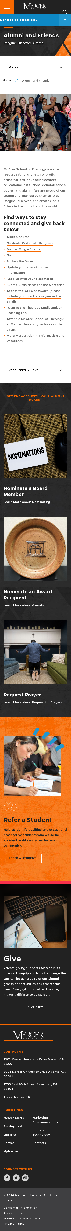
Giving (12, 255)
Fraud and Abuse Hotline (22, 1218)
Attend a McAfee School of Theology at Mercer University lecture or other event (35, 324)
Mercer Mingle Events (24, 249)
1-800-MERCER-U (17, 1096)
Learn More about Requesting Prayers (33, 702)
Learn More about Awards (24, 605)
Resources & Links (23, 370)
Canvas (9, 1143)
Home (7, 80)
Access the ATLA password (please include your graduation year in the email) (34, 296)
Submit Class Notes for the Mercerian (36, 285)
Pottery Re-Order (20, 261)
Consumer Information (20, 1208)
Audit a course (18, 237)
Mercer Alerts (14, 1118)
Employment (13, 1126)
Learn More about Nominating (27, 502)
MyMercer (11, 1151)
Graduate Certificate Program (30, 243)
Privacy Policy (14, 1223)
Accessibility (13, 1213)
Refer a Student (22, 858)
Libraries (10, 1134)
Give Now (35, 1007)
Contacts (39, 1143)
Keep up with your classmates (30, 279)
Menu (13, 67)
